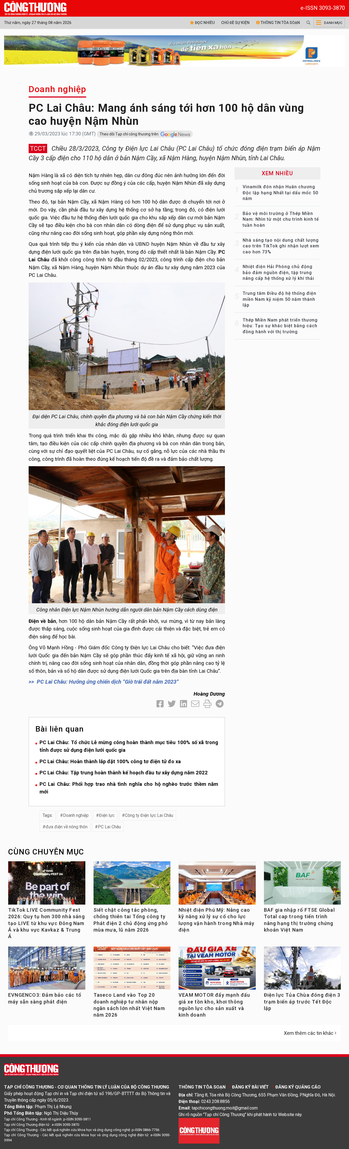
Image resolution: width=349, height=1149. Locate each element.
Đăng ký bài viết (250, 1087)
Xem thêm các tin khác (308, 1033)
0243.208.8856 (215, 1101)
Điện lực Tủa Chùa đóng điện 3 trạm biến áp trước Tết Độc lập (302, 1001)
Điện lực (107, 815)
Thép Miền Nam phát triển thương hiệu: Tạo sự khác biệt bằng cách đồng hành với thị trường (280, 325)
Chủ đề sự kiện (235, 22)
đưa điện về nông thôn (67, 826)
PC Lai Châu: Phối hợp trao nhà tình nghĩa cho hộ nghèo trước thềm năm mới (129, 788)
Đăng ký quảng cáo (298, 1087)
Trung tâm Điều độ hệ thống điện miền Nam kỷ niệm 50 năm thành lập (279, 299)
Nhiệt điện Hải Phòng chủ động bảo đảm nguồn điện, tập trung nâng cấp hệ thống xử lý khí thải (278, 272)
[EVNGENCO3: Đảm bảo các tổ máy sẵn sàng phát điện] (46, 970)
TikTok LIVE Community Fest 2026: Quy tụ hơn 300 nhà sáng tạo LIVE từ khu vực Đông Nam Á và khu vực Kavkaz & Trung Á (46, 923)
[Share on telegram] (219, 704)
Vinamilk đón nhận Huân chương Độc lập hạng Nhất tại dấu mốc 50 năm (280, 192)
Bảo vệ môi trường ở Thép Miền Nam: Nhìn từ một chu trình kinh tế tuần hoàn (281, 219)
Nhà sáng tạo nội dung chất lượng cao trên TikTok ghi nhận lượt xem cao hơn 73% (281, 246)
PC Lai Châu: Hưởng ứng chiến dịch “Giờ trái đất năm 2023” (108, 681)
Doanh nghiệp (57, 89)
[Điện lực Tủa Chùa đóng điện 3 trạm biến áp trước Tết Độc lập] (302, 970)
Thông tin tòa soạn (280, 22)
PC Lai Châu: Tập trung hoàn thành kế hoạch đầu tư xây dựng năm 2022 (124, 772)
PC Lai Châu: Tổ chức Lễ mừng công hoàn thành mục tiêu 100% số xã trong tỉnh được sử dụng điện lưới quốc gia (129, 746)
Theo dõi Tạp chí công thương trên (129, 134)
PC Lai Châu (109, 826)
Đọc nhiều (204, 22)
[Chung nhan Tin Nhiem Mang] (199, 1130)
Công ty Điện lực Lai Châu (149, 815)
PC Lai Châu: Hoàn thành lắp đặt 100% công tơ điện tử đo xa (110, 761)
